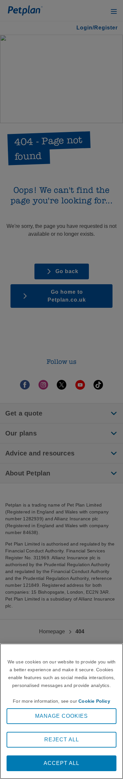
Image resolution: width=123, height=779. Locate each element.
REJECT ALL (61, 739)
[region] (61, 711)
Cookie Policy (94, 701)
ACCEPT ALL (61, 763)
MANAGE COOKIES (61, 716)
